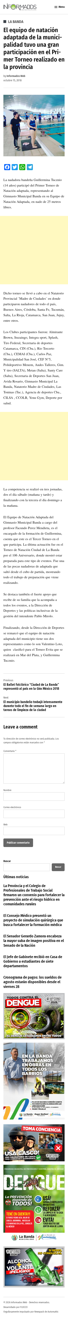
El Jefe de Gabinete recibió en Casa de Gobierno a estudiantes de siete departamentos (32, 961)
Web (5, 824)
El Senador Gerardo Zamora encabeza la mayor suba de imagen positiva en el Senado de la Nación (33, 940)
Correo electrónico (12, 807)
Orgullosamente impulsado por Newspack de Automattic (30, 1311)
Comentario (9, 751)
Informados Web (16, 76)
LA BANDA (15, 21)
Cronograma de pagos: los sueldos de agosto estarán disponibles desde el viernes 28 (32, 982)
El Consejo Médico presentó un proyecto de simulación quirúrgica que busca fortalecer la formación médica (33, 920)
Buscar (7, 861)
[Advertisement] (34, 250)
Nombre (7, 790)
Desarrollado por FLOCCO (15, 1307)
